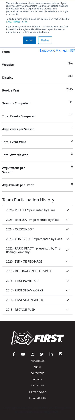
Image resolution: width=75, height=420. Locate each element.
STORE (37, 385)
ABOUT (37, 367)
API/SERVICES (38, 360)
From (6, 52)
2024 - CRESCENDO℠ (20, 229)
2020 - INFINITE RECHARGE (24, 261)
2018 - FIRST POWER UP (22, 281)
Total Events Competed (18, 116)
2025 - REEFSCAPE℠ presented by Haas (32, 220)
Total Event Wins (14, 142)
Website (8, 65)
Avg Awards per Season (13, 170)
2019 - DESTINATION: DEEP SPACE (29, 271)
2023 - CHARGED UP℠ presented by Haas (34, 239)
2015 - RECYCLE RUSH (20, 310)
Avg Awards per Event (18, 185)
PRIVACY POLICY (37, 391)
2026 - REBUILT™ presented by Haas (30, 210)
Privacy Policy (16, 21)
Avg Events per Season (18, 129)
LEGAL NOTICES (37, 397)
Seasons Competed (15, 103)
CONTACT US (37, 373)
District (7, 78)
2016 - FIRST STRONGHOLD (24, 300)
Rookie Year (10, 90)
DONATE (37, 379)
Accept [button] (29, 40)
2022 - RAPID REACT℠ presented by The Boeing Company (33, 250)
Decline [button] (45, 40)
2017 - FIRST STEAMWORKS (24, 290)
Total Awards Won (15, 155)
